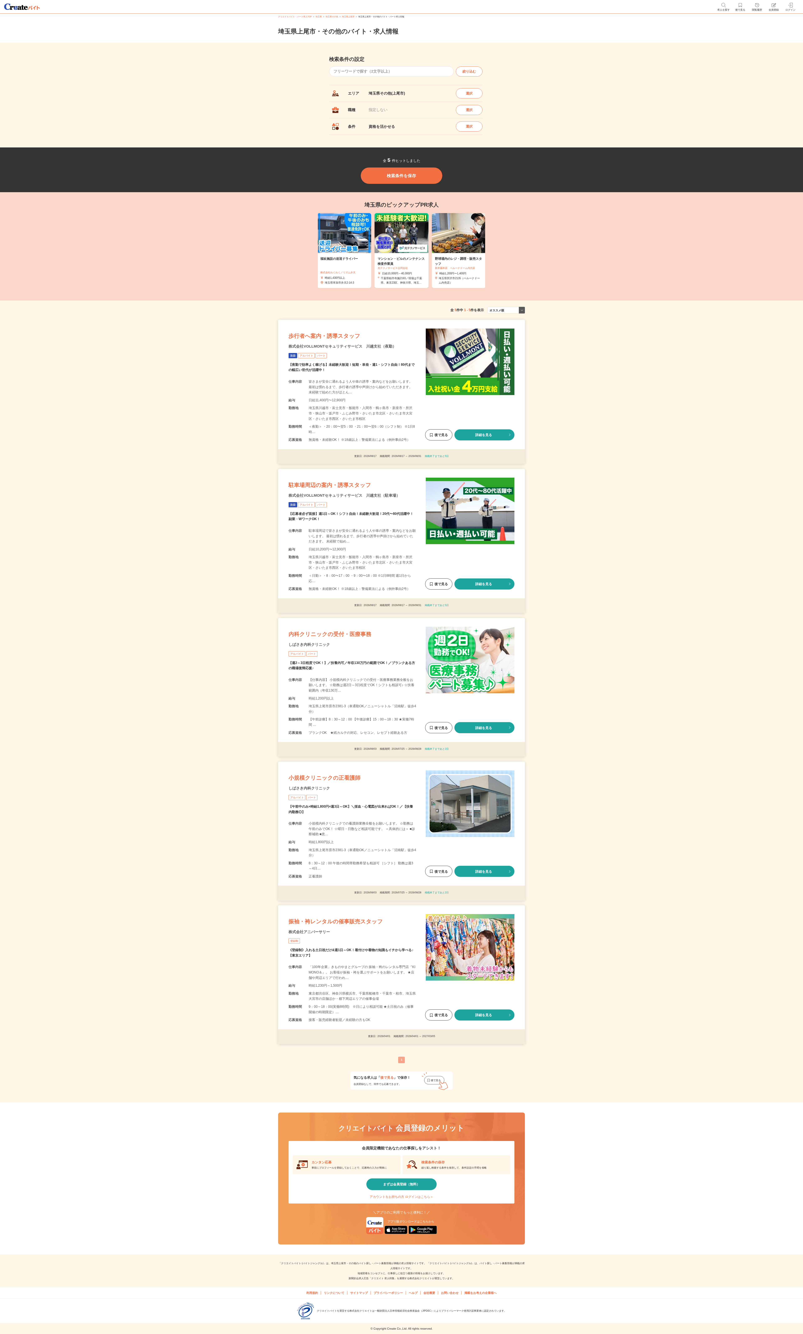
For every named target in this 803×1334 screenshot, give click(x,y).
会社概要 (429, 1292)
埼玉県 (319, 16)
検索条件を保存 (401, 175)
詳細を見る (483, 435)
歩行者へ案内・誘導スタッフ (324, 336)
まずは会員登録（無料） (401, 1184)
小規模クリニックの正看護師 (325, 778)
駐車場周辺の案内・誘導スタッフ (330, 485)
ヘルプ (413, 1292)
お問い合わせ (450, 1292)
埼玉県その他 (332, 16)
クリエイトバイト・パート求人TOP (295, 16)
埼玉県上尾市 (348, 16)
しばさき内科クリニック (309, 644)
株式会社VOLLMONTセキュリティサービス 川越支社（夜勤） (342, 346)
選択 (469, 93)
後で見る (441, 435)
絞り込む (469, 71)
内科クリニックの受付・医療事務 (330, 634)
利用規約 (312, 1292)
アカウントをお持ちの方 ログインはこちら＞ (401, 1196)
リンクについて (334, 1292)
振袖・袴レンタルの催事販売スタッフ (336, 921)
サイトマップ (359, 1292)
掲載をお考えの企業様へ (480, 1292)
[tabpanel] (401, 250)
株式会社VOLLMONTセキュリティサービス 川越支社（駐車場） (344, 495)
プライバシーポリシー (388, 1292)
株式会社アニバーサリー (309, 932)
